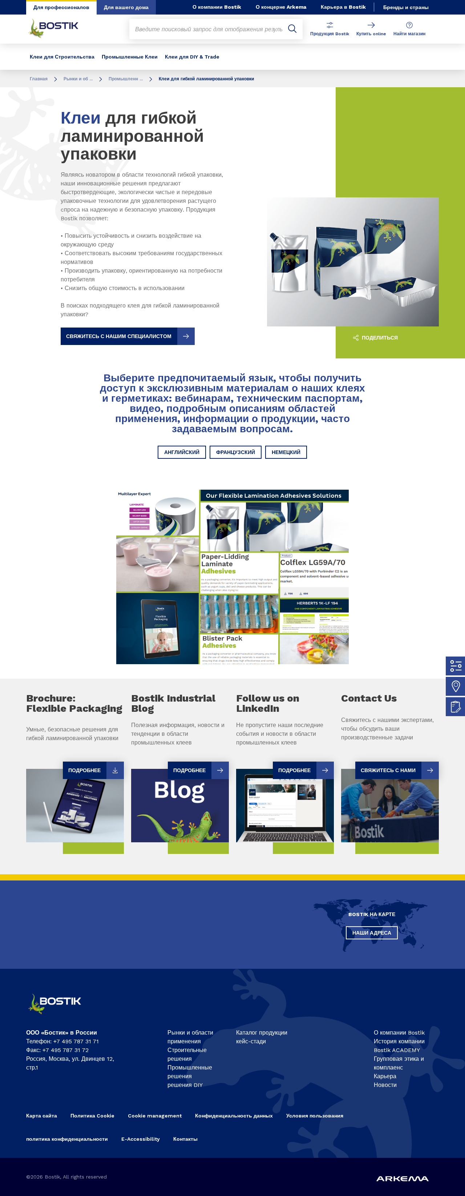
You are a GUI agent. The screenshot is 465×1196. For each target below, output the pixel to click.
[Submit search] (292, 29)
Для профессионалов (61, 7)
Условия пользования (314, 1116)
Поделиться (379, 338)
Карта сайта (41, 1116)
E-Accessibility (140, 1139)
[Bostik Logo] (60, 1016)
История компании (399, 1041)
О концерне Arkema (281, 7)
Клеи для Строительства (62, 57)
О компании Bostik (217, 7)
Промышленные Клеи (130, 57)
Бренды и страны (406, 7)
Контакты (185, 1139)
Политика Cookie (92, 1116)
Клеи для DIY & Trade (192, 57)
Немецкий (286, 452)
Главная (39, 78)
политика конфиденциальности (67, 1139)
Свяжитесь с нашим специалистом (118, 336)
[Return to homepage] (59, 29)
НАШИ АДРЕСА (371, 933)
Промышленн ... (126, 78)
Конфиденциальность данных (234, 1116)
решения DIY (185, 1084)
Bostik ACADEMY (397, 1050)
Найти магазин (409, 33)
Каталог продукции (261, 1032)
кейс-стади (251, 1041)
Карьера (385, 1076)
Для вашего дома (126, 7)
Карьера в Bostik (343, 7)
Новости (385, 1084)
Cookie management (155, 1116)
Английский (181, 452)
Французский (235, 452)
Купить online (371, 33)
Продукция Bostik (329, 33)
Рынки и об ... (78, 78)
